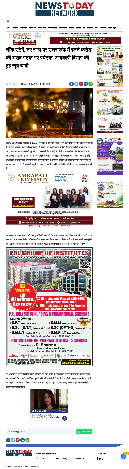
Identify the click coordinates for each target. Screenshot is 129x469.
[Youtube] (103, 458)
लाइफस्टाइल (63, 28)
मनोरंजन (71, 28)
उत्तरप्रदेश (24, 28)
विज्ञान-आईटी (112, 28)
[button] (8, 21)
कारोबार (78, 28)
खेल (96, 28)
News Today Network (46, 453)
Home (8, 28)
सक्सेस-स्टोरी (42, 28)
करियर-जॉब (32, 28)
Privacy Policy (61, 459)
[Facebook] (97, 458)
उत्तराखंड (15, 28)
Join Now (85, 431)
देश (84, 28)
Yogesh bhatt (14, 84)
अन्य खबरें (90, 28)
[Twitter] (100, 458)
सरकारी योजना (52, 28)
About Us (40, 459)
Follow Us (101, 453)
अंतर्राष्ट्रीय (103, 28)
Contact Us (79, 459)
